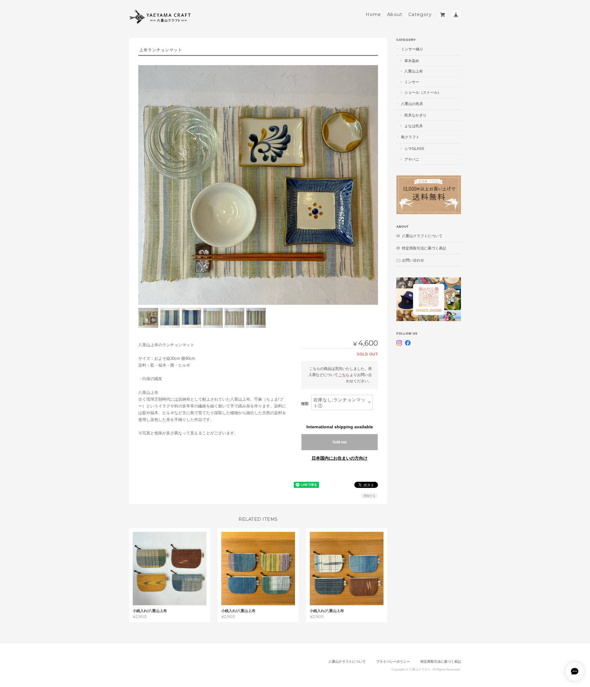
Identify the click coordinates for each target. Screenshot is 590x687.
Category (420, 14)
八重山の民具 (412, 104)
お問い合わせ (413, 260)
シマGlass (414, 149)
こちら (343, 375)
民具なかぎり (415, 115)
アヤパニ (411, 159)
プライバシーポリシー (393, 661)
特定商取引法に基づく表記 (424, 248)
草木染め (411, 61)
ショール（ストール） (422, 92)
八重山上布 (413, 71)
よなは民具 (413, 126)
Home (373, 14)
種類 (305, 404)
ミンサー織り (412, 49)
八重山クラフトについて (422, 236)
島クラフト (410, 137)
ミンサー (411, 82)
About (395, 14)
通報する (369, 495)
